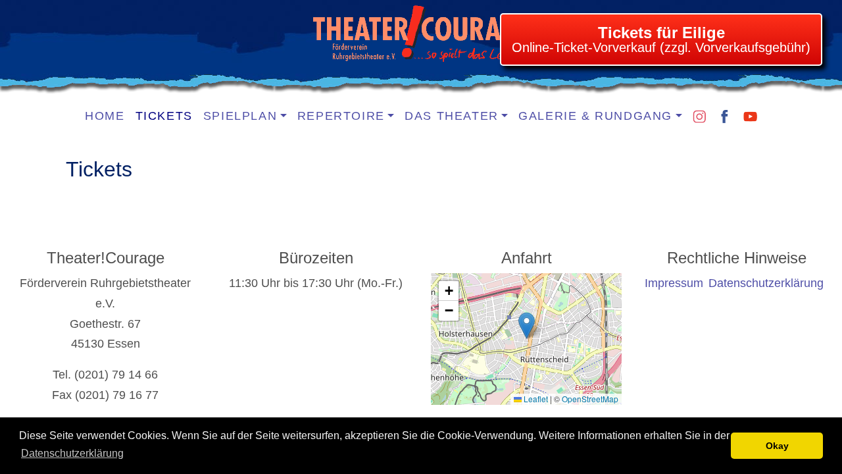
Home (104, 115)
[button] (526, 325)
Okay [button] (777, 445)
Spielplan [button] (240, 115)
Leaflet (535, 398)
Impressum (674, 283)
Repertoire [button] (341, 115)
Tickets (164, 115)
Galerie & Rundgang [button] (595, 115)
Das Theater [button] (452, 115)
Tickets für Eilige (661, 32)
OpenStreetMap (590, 398)
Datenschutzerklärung (72, 453)
